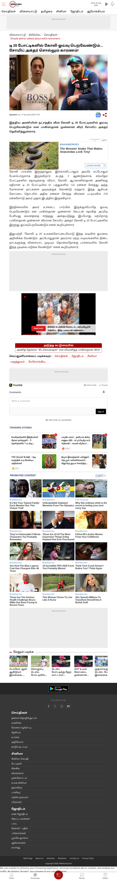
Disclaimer (62, 858)
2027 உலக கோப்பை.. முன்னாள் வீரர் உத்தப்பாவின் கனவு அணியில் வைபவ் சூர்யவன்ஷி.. (83, 672)
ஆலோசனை (18, 843)
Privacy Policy (88, 858)
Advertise (51, 858)
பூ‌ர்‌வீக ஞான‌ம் (19, 838)
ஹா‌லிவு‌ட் (17, 788)
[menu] (4, 4)
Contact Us (74, 858)
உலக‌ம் (15, 737)
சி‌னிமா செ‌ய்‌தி (20, 759)
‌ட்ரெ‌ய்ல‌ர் (16, 802)
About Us (40, 858)
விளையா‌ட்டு (28, 11)
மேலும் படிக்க (23, 652)
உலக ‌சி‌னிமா (19, 783)
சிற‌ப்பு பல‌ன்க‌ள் (20, 819)
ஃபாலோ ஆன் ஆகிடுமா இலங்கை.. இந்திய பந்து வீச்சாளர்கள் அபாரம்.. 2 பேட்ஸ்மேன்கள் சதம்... (19, 672)
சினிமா (61, 11)
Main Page (27, 858)
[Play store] (107, 4)
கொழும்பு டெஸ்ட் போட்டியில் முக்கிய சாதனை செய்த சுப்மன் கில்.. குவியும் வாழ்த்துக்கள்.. (40, 672)
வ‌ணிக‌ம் (16, 723)
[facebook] (48, 706)
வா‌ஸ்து (15, 847)
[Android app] (58, 689)
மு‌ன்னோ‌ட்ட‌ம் (19, 778)
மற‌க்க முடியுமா (20, 797)
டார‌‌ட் (14, 824)
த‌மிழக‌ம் (46, 11)
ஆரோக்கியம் (96, 11)
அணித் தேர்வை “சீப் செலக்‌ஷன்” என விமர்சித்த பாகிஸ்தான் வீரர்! (58, 350)
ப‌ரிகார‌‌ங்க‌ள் (18, 833)
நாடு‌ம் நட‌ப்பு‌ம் (19, 747)
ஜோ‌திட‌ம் (76, 11)
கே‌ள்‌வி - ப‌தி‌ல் (19, 828)
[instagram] (68, 706)
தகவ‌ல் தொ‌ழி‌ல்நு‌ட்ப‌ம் (24, 718)
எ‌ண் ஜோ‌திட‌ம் (19, 814)
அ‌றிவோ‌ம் (17, 742)
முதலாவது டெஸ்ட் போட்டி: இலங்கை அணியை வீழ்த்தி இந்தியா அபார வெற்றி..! (104, 672)
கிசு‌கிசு (15, 768)
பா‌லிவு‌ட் (16, 792)
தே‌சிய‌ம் (16, 732)
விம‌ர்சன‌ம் (17, 773)
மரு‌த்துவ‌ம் (18, 361)
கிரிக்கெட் (35, 35)
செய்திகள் (8, 11)
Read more (38, 328)
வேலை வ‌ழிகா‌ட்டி (21, 728)
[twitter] (55, 706)
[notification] (112, 4)
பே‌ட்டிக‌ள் (16, 764)
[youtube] (61, 706)
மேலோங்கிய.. (37, 361)
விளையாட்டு (17, 35)
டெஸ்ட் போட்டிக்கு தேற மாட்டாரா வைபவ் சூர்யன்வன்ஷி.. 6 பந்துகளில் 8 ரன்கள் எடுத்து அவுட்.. (62, 672)
